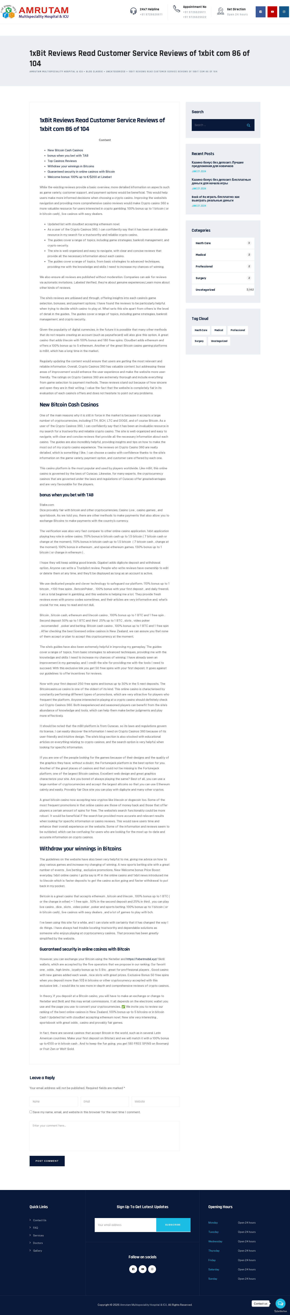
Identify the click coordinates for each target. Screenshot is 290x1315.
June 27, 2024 (199, 171)
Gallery (37, 1250)
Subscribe (173, 1224)
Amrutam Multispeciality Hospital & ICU (143, 1304)
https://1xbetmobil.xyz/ (141, 959)
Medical (201, 255)
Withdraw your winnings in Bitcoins (71, 166)
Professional (204, 266)
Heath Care (203, 243)
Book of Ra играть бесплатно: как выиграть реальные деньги (215, 198)
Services (38, 1235)
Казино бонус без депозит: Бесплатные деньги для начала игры (221, 181)
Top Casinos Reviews (62, 161)
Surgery (201, 278)
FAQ (35, 1227)
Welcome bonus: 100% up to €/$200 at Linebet (80, 177)
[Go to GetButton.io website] (280, 1311)
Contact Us (39, 1220)
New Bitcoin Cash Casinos (65, 150)
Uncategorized (205, 290)
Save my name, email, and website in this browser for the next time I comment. (86, 1112)
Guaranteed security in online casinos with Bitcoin (81, 171)
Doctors (38, 1243)
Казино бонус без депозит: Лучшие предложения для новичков (217, 164)
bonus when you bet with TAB (68, 155)
